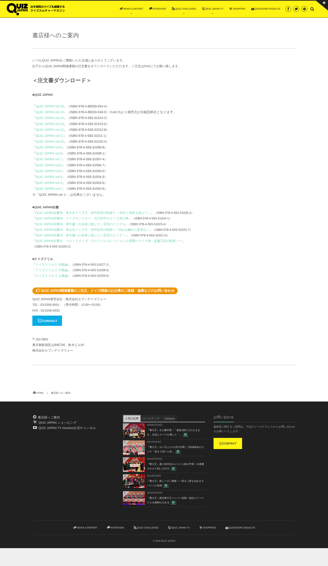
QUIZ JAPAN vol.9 (49, 147)
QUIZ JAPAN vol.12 (50, 130)
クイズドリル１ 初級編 (51, 264)
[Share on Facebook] (288, 9)
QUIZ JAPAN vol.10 (50, 142)
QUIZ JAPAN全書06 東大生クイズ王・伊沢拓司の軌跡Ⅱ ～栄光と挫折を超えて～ (93, 212)
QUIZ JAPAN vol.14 (50, 118)
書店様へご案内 (48, 417)
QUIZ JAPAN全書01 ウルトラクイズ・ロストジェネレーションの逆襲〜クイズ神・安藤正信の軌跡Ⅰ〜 (108, 241)
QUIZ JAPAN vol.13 (50, 124)
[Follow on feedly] (304, 9)
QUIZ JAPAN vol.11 (50, 136)
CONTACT (49, 321)
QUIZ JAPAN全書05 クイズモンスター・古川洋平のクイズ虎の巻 (82, 218)
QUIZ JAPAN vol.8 (49, 153)
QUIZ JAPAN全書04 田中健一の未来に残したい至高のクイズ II (80, 224)
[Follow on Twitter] (296, 9)
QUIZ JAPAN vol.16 (50, 106)
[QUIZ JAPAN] (36, 8)
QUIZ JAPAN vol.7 (49, 159)
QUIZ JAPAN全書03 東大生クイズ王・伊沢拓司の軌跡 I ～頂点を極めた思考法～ (92, 229)
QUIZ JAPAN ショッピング (57, 422)
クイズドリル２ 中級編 (51, 270)
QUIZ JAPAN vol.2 (49, 189)
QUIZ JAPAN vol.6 (49, 165)
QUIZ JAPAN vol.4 (49, 177)
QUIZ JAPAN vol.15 (50, 112)
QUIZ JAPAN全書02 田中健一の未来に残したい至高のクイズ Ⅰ (80, 235)
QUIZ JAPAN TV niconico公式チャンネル (66, 428)
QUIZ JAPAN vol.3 (49, 183)
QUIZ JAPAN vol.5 (49, 171)
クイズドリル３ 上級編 (51, 275)
